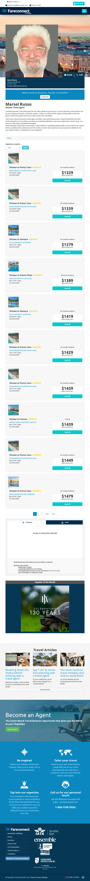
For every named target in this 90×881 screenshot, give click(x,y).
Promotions (11, 854)
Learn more (12, 729)
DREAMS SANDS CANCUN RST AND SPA (22, 422)
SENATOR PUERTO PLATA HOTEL (20, 278)
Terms (33, 877)
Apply (25, 147)
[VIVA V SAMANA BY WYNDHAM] (13, 230)
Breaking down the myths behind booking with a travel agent (17, 674)
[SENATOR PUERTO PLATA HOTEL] (13, 266)
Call (81, 75)
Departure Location (12, 144)
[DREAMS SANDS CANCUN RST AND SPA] (13, 410)
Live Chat (79, 3)
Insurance (11, 840)
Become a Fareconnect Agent (18, 858)
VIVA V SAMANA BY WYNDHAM (20, 242)
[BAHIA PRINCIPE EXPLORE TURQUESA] (13, 482)
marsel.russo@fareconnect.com (18, 5)
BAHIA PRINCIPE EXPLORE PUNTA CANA (22, 171)
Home (9, 138)
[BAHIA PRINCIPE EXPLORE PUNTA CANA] (13, 158)
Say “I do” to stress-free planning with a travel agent (44, 672)
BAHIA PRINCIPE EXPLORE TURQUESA (22, 494)
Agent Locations (13, 1)
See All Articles (45, 690)
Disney (10, 837)
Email (69, 75)
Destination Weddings (15, 833)
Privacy (38, 877)
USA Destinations (13, 847)
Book (67, 180)
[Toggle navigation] (84, 11)
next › (47, 514)
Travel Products (13, 850)
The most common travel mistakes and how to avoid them (72, 672)
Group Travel (12, 844)
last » (54, 514)
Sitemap (44, 877)
